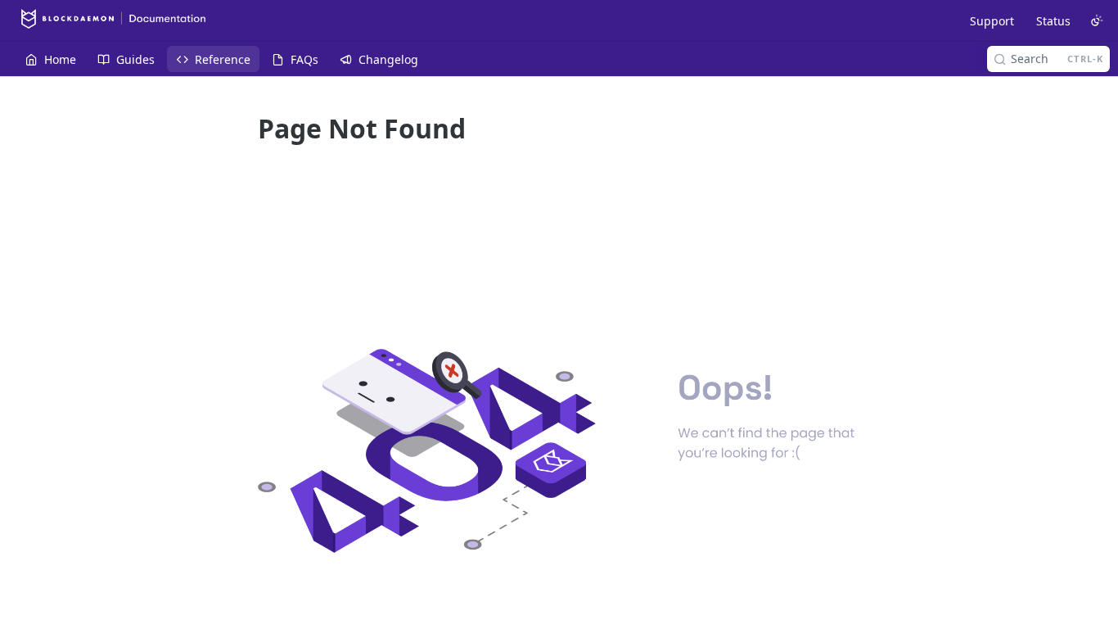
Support (992, 21)
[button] (559, 451)
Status (1053, 21)
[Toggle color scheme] (1097, 20)
